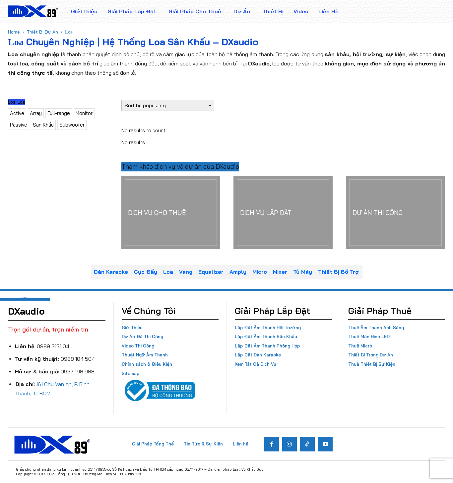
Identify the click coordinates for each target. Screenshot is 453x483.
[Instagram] (289, 444)
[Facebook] (271, 444)
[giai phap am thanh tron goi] (171, 212)
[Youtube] (325, 444)
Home (14, 32)
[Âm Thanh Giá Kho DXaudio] (33, 11)
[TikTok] (307, 444)
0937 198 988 (78, 371)
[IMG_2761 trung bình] (395, 212)
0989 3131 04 (53, 346)
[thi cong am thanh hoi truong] (283, 212)
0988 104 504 (78, 358)
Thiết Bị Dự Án (42, 32)
